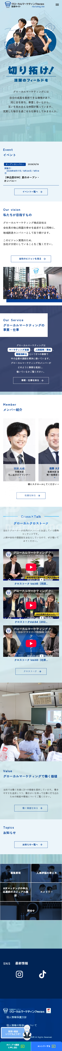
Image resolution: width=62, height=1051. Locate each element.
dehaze (57, 5)
